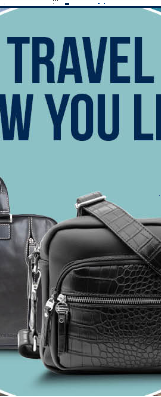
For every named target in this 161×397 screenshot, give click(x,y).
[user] (58, 4)
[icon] (56, 4)
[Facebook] (57, 1)
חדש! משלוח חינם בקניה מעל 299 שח (89, 0)
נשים (83, 7)
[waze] (55, 1)
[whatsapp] (160, 197)
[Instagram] (53, 1)
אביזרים (68, 7)
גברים (86, 7)
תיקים (76, 7)
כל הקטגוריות (91, 7)
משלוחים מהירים (76, 0)
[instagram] (160, 201)
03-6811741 (102, 0)
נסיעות (79, 7)
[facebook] (160, 196)
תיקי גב (72, 7)
